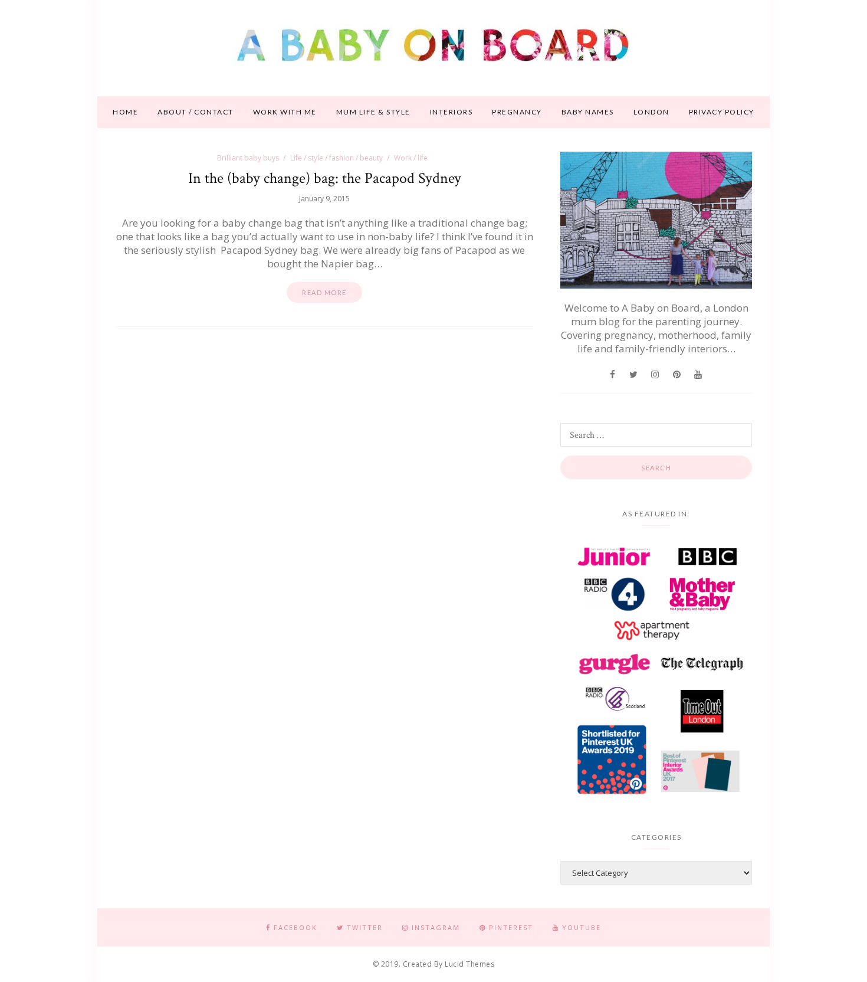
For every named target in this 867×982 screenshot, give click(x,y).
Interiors (451, 111)
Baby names (587, 111)
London (651, 111)
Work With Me (285, 111)
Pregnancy (517, 111)
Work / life (411, 158)
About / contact (195, 111)
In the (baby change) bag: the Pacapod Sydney (324, 178)
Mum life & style (373, 111)
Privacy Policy (721, 111)
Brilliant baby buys (248, 158)
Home (125, 111)
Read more (324, 292)
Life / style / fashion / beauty (336, 158)
